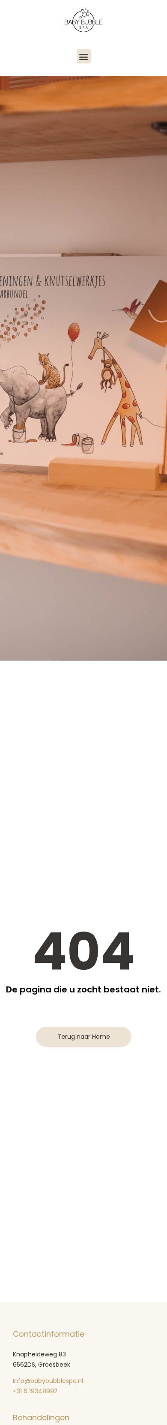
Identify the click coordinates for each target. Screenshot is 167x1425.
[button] (84, 56)
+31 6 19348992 (36, 1391)
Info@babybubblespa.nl (48, 1381)
